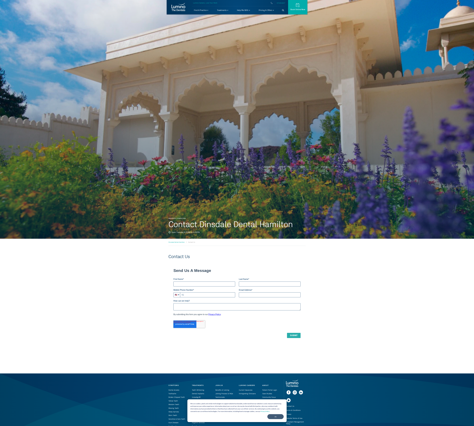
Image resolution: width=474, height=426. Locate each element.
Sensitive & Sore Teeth (176, 419)
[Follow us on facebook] (288, 394)
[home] (292, 383)
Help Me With (243, 10)
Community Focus (269, 397)
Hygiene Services (198, 423)
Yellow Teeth (173, 401)
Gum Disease (173, 423)
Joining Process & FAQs (224, 394)
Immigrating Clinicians (247, 394)
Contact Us (290, 406)
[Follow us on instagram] (295, 394)
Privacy (288, 414)
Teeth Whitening (198, 390)
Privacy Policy (265, 411)
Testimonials (220, 397)
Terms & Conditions (293, 410)
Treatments (222, 10)
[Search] (283, 10)
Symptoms (173, 385)
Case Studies (267, 394)
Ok (275, 417)
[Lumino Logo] (178, 7)
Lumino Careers (247, 385)
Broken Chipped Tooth (176, 397)
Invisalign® (196, 397)
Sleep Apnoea (173, 412)
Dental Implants (198, 394)
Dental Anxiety (173, 390)
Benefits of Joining (222, 390)
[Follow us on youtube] (288, 402)
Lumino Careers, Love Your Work (205, 3)
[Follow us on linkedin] (301, 394)
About (265, 385)
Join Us (219, 385)
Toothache (172, 394)
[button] (201, 10)
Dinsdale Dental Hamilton (176, 242)
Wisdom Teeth (173, 404)
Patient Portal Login (269, 390)
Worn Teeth (172, 415)
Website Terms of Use (294, 418)
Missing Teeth (173, 408)
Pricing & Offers (266, 10)
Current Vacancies (245, 390)
